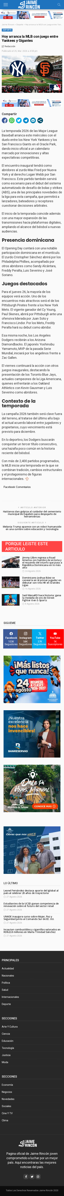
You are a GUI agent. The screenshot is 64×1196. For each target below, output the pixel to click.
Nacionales (8, 975)
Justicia (6, 1055)
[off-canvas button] (6, 4)
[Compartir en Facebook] (4, 120)
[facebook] (26, 1176)
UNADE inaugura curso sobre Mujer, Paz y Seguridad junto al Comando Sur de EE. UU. (29, 918)
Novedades (8, 1099)
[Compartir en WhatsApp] (12, 120)
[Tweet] (19, 120)
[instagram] (38, 1176)
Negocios (7, 1092)
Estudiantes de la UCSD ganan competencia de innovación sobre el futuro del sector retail (31, 905)
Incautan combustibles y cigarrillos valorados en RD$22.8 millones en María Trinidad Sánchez (32, 931)
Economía (7, 1084)
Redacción (10, 46)
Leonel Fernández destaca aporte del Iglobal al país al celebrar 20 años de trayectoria (31, 892)
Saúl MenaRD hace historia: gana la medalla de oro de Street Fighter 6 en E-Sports (41, 598)
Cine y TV (7, 1113)
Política (6, 982)
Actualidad (8, 968)
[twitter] (32, 1176)
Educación (7, 1040)
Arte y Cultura (10, 1026)
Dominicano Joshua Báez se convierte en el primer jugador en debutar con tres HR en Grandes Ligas (41, 581)
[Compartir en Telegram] (26, 120)
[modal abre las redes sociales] (40, 120)
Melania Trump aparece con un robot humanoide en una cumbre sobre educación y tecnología (32, 528)
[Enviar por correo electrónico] (33, 120)
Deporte (7, 30)
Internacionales (10, 997)
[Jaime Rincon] (30, 1143)
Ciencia (6, 1033)
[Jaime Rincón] (32, 4)
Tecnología (8, 1048)
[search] (59, 4)
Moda (5, 1062)
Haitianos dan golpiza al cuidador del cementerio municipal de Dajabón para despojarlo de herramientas (32, 514)
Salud (5, 989)
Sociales (6, 1106)
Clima (5, 1120)
